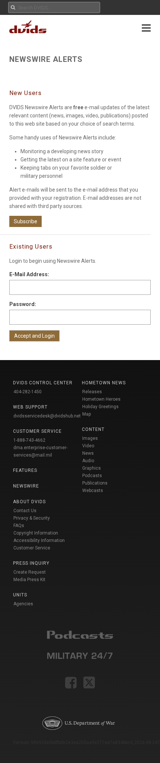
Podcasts (92, 475)
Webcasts (92, 490)
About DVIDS (29, 501)
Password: (22, 304)
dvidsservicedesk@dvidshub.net (47, 416)
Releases (92, 391)
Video (88, 445)
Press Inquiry (31, 563)
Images (90, 438)
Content (93, 429)
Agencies (23, 603)
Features (25, 470)
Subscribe (25, 221)
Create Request (29, 572)
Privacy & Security (31, 518)
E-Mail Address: (29, 274)
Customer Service (31, 548)
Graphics (91, 468)
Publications (95, 483)
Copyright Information (35, 533)
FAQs (18, 525)
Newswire (26, 486)
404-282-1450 (27, 391)
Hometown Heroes (101, 399)
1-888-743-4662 (29, 440)
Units (20, 595)
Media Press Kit (29, 579)
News (88, 453)
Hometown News (104, 382)
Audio (88, 460)
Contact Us (24, 510)
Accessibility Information (39, 540)
